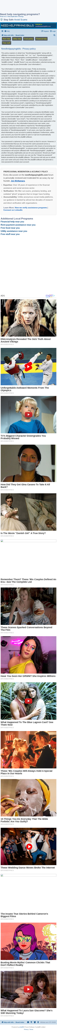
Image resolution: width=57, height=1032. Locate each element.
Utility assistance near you (14, 231)
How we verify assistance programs (31, 208)
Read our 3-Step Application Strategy (12, 16)
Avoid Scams (20, 19)
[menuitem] (7, 31)
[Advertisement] (21, 6)
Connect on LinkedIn (13, 210)
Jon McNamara (18, 181)
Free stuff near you (10, 234)
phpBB (21, 1027)
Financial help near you (12, 222)
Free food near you (10, 228)
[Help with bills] (28, 25)
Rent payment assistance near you (18, 225)
